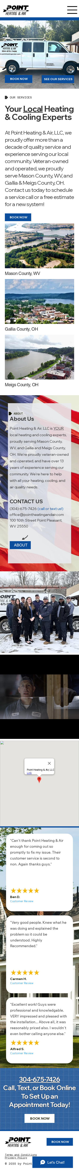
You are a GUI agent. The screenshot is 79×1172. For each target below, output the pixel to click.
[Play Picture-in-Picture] (66, 733)
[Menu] (72, 10)
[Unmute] (12, 733)
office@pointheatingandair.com (37, 514)
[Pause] (5, 733)
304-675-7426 (39, 1079)
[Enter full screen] (73, 733)
